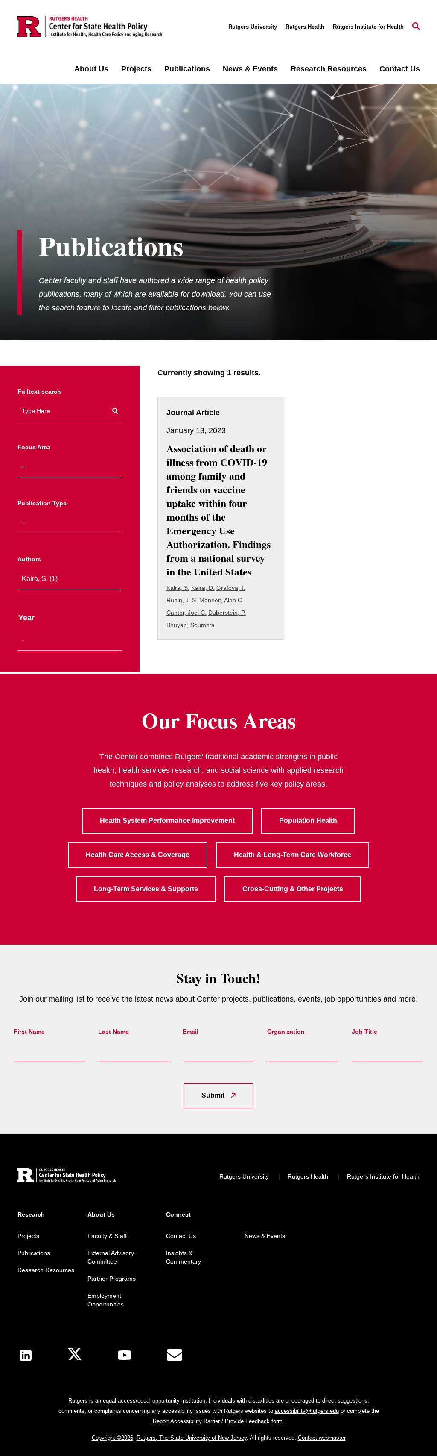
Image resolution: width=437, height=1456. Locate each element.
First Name (29, 1031)
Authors (29, 559)
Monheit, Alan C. (221, 600)
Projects (136, 69)
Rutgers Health (305, 27)
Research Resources (329, 69)
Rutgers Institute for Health (368, 27)
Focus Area (33, 447)
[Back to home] (66, 1176)
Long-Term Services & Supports (146, 889)
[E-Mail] (174, 1355)
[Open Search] (416, 27)
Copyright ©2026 (112, 1438)
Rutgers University (252, 27)
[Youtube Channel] (124, 1355)
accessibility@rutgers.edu (307, 1411)
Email (190, 1031)
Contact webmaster (322, 1438)
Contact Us (399, 69)
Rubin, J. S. (182, 600)
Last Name (113, 1031)
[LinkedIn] (26, 1355)
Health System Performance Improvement (167, 820)
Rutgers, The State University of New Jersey (192, 1438)
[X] (74, 1355)
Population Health (308, 820)
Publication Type (42, 503)
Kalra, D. (203, 587)
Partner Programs (111, 1278)
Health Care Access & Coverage (137, 854)
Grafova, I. (230, 587)
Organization (286, 1031)
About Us (91, 69)
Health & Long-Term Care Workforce (292, 854)
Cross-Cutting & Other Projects (292, 889)
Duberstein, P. (227, 612)
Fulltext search (39, 391)
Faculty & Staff (107, 1235)
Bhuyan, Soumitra (190, 625)
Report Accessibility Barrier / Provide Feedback (211, 1421)
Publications (187, 69)
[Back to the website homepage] (89, 27)
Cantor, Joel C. (186, 612)
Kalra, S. (177, 587)
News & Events (250, 69)
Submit (212, 1095)
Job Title (364, 1031)
